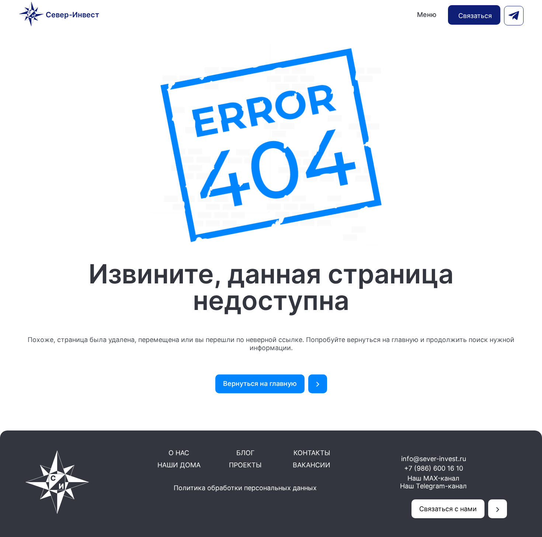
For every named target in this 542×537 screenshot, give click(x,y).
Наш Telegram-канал (433, 486)
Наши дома (179, 465)
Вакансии (311, 465)
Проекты (245, 465)
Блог (245, 453)
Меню (427, 14)
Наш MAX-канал (433, 478)
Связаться (475, 16)
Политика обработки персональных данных (245, 488)
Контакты (311, 453)
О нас (178, 453)
